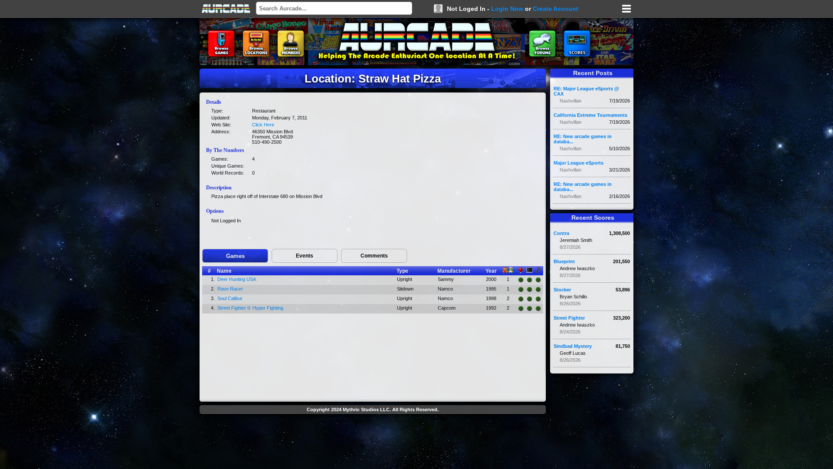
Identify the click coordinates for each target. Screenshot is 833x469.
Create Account (555, 8)
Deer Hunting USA (236, 279)
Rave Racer (230, 288)
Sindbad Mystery (573, 346)
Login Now (507, 8)
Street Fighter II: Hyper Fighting (250, 307)
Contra (561, 233)
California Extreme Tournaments (590, 115)
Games (235, 256)
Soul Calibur (230, 298)
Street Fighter (569, 317)
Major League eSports (578, 162)
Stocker (562, 289)
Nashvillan (570, 100)
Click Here (263, 124)
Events (304, 256)
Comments (374, 256)
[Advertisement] (373, 436)
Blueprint (564, 261)
